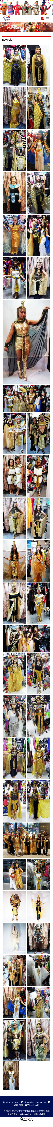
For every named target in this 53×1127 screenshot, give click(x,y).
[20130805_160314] (10, 1075)
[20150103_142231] (37, 561)
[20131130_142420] (37, 150)
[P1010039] (13, 906)
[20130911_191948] (37, 65)
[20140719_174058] (22, 398)
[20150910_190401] (13, 673)
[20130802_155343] (37, 1039)
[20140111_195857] (13, 193)
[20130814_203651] (13, 65)
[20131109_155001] (13, 150)
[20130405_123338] (37, 1002)
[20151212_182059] (13, 758)
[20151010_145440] (37, 716)
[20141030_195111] (37, 518)
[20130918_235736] (13, 108)
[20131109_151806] (37, 108)
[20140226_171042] (37, 235)
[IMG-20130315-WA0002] (37, 874)
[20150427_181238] (22, 638)
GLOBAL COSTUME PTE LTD (16, 1111)
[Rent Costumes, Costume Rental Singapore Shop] (14, 15)
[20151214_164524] (37, 758)
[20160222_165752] (13, 801)
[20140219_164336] (13, 235)
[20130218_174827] (37, 970)
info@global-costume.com (34, 1102)
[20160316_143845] (37, 801)
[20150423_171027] (37, 603)
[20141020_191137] (37, 476)
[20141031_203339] (13, 561)
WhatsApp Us (33, 1105)
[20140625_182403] (22, 342)
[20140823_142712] (13, 433)
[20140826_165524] (37, 433)
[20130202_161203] (13, 970)
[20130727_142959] (13, 1039)
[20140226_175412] (13, 278)
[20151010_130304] (37, 673)
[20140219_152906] (37, 193)
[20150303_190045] (13, 603)
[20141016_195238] (13, 476)
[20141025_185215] (13, 518)
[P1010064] (13, 938)
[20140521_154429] (37, 278)
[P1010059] (37, 906)
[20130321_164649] (13, 1002)
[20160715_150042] (13, 874)
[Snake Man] (37, 938)
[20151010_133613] (13, 716)
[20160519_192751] (22, 840)
